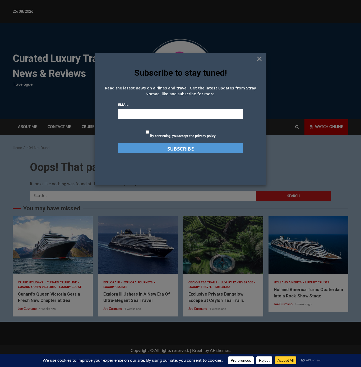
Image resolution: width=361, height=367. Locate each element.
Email (123, 104)
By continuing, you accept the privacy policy (182, 136)
